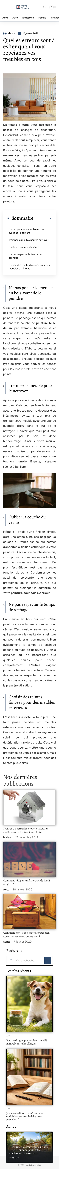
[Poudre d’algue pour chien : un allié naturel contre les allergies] (29, 1004)
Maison (7, 837)
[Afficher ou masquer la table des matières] (43, 218)
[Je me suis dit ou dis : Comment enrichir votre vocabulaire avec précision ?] (29, 1077)
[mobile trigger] (5, 7)
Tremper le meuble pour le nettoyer (28, 239)
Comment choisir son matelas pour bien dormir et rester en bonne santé (26, 934)
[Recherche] (45, 7)
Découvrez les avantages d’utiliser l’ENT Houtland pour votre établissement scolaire (28, 1150)
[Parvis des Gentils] (22, 7)
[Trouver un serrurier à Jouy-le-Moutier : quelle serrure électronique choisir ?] (29, 807)
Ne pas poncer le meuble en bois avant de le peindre (27, 231)
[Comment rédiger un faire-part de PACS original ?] (29, 859)
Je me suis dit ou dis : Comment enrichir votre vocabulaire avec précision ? (24, 1116)
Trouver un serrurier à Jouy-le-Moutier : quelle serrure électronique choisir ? (26, 830)
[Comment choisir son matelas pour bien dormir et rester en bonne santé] (29, 911)
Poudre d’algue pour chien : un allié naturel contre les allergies (26, 1041)
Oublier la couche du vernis (24, 247)
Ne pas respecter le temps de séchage (25, 256)
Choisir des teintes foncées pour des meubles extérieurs (29, 267)
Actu (6, 889)
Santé (7, 941)
